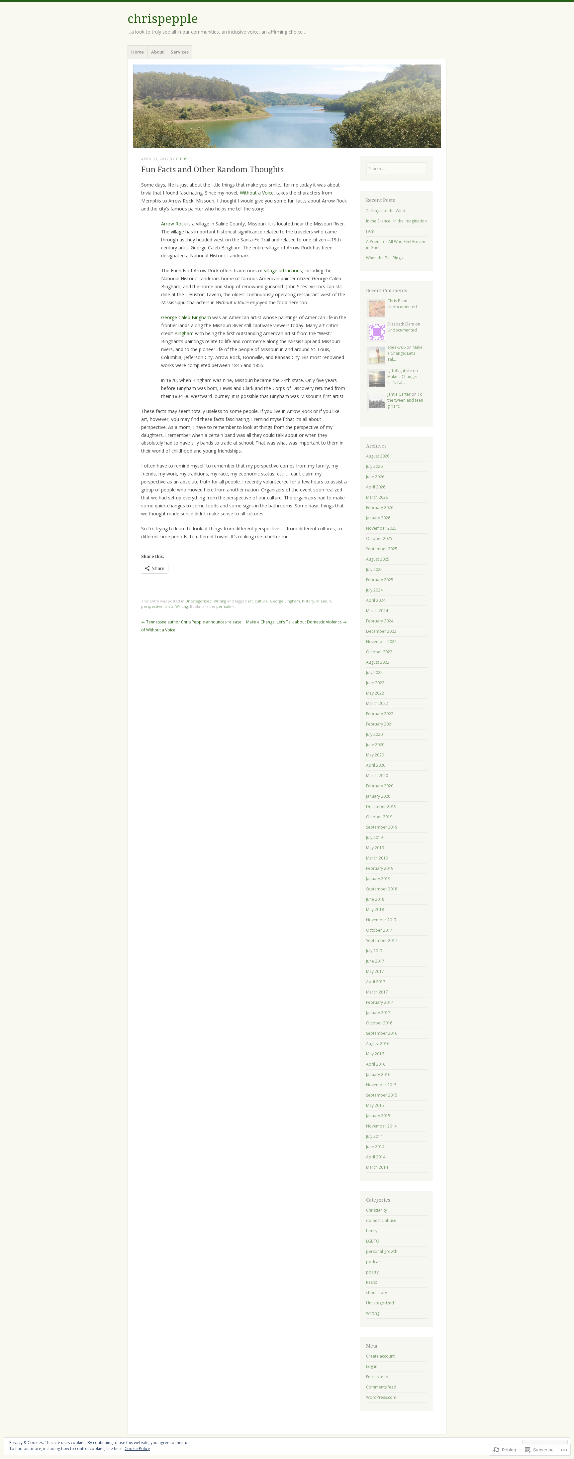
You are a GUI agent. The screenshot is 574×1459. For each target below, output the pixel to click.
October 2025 (379, 538)
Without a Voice (257, 193)
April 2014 (375, 1157)
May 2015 (375, 1105)
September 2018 (381, 889)
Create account (380, 1356)
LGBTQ (372, 1241)
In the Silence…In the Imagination (396, 221)
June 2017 (375, 961)
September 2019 (381, 827)
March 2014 (377, 1167)
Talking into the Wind (385, 210)
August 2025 (377, 559)
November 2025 (381, 528)
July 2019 (374, 837)
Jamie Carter (399, 394)
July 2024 (374, 590)
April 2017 (375, 982)
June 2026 (375, 476)
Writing (220, 600)
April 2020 (375, 765)
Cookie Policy (137, 1448)
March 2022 (377, 703)
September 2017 (381, 940)
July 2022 (374, 672)
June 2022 (375, 683)
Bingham (184, 333)
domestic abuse (381, 1220)
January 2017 (378, 1012)
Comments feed (381, 1387)
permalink (225, 606)
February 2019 (379, 868)
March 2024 (377, 610)
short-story (376, 1292)
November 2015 (381, 1085)
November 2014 (381, 1126)
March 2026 (377, 497)
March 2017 (377, 992)
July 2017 (374, 951)
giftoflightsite (399, 370)
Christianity (376, 1210)
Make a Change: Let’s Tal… (405, 353)
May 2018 (375, 909)
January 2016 (378, 1074)
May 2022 (375, 693)
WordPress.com (381, 1397)
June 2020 (375, 744)
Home (137, 52)
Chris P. (184, 158)
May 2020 (375, 755)
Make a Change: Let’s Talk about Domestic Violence (296, 622)
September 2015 (381, 1095)
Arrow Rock (173, 223)
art (250, 600)
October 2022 (379, 652)
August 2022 (377, 662)
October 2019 (379, 817)
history (308, 600)
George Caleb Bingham (186, 317)
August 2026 (377, 456)
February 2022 (379, 714)
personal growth (381, 1251)
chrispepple (163, 19)
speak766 (396, 347)
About (157, 52)
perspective (151, 606)
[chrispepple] (287, 106)
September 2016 (381, 1033)
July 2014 (374, 1136)
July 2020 (374, 734)
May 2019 (375, 848)
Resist (371, 1282)
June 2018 (375, 899)
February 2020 (379, 786)
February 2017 (379, 1002)
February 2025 (379, 580)
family (371, 1231)
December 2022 (381, 631)
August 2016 (377, 1043)
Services (180, 52)
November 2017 (381, 920)
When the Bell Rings (384, 258)
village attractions (283, 270)
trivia (168, 606)
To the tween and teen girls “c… (405, 400)
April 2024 (375, 600)
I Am (370, 231)
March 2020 (377, 775)
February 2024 (379, 621)
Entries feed (377, 1377)
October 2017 (379, 930)
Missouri (323, 600)
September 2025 (381, 549)
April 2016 (375, 1064)
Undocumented (402, 307)
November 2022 (381, 641)
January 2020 (378, 796)
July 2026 (374, 466)
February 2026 (379, 507)
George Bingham (285, 600)
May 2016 (375, 1054)
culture (261, 600)
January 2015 (378, 1116)
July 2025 (374, 569)
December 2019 (381, 806)
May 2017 (375, 971)
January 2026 (378, 518)
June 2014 (375, 1146)
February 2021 (379, 724)
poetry (372, 1272)
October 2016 (379, 1023)
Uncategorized (198, 600)
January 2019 (378, 878)
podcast (374, 1261)
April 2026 (375, 487)
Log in (371, 1366)
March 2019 (377, 858)
